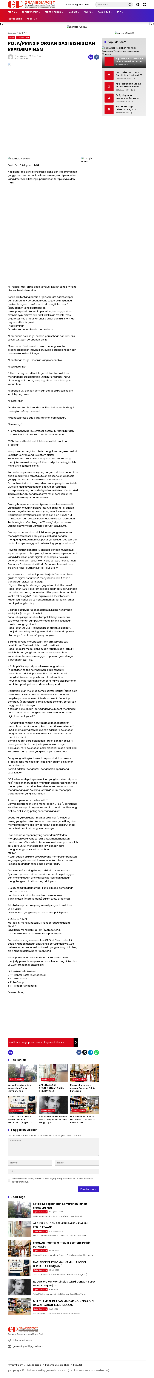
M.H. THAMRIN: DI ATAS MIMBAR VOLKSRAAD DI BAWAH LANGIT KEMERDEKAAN (82, 1119)
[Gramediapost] (31, 4)
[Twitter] (84, 1052)
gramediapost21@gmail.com (28, 1346)
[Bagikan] (96, 57)
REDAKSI (77, 1364)
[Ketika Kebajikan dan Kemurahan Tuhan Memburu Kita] (22, 1073)
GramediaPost (21, 56)
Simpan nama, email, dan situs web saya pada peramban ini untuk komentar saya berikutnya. (52, 1180)
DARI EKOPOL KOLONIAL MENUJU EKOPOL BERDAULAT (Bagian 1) (20, 1119)
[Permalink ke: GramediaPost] (11, 57)
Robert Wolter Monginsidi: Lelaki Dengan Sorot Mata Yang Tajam (53, 1119)
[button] (130, 4)
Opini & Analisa (23, 37)
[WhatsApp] (96, 1052)
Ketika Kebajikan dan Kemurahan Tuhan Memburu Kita (19, 1088)
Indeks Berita (34, 1364)
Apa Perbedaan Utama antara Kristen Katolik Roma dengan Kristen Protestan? (128, 85)
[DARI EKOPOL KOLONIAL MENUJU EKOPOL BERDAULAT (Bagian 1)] (22, 1105)
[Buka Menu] (144, 4)
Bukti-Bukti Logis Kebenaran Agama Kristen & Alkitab (126, 108)
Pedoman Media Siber (57, 1364)
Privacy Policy (15, 1364)
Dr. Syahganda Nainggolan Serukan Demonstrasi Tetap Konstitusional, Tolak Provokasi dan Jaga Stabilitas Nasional (127, 97)
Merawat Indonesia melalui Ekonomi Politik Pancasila (82, 1088)
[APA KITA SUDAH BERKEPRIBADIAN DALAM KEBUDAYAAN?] (53, 1073)
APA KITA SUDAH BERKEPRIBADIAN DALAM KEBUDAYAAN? (51, 1088)
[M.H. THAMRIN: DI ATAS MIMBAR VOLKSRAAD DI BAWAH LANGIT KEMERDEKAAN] (84, 1105)
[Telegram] (90, 1052)
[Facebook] (79, 1052)
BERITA (11, 37)
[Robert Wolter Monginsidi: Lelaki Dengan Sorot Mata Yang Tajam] (53, 1105)
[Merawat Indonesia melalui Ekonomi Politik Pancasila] (84, 1073)
